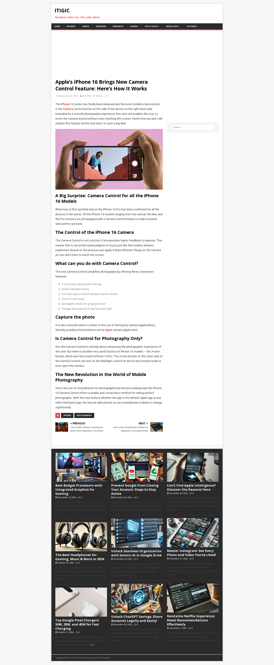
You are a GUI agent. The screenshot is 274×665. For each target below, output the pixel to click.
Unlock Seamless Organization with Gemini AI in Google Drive (136, 553)
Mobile (85, 26)
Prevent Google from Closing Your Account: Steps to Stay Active (135, 489)
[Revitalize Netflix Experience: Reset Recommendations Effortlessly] (193, 610)
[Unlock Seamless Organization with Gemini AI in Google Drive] (137, 545)
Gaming (134, 26)
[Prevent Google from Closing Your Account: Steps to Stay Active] (137, 480)
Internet (71, 26)
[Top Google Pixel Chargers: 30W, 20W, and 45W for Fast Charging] (81, 615)
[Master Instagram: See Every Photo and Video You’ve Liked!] (193, 545)
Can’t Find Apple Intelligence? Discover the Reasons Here (191, 487)
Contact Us (96, 658)
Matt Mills (86, 96)
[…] (92, 645)
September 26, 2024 (68, 96)
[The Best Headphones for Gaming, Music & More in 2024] (81, 549)
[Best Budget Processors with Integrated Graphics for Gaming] (81, 480)
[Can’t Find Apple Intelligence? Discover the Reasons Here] (193, 480)
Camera (68, 109)
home (57, 26)
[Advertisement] (137, 52)
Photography (84, 415)
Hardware (101, 26)
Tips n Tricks (151, 26)
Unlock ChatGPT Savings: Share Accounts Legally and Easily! (136, 618)
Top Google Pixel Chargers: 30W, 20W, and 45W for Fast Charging (77, 624)
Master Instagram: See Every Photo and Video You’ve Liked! (191, 553)
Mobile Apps (172, 26)
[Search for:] (193, 127)
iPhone (65, 104)
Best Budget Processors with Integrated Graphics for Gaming (78, 489)
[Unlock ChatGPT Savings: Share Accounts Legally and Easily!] (137, 611)
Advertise (106, 658)
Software (191, 26)
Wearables (118, 26)
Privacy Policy (84, 658)
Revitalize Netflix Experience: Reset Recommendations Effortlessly (191, 620)
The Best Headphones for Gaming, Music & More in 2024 (79, 557)
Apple (108, 330)
